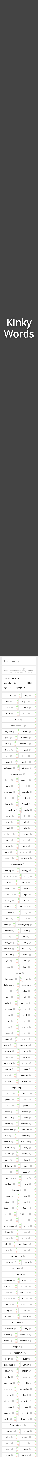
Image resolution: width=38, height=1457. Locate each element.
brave (7, 1232)
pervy (8, 1057)
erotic (24, 882)
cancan (7, 1389)
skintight (8, 1063)
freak (25, 961)
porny (7, 1359)
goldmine (8, 834)
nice (7, 1172)
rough (8, 840)
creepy (24, 1250)
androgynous (16, 774)
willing (26, 1226)
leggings (25, 985)
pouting (8, 870)
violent (25, 1160)
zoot (7, 991)
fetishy (8, 900)
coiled (25, 1069)
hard (26, 1202)
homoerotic (9, 1262)
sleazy (7, 762)
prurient (8, 1316)
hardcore (24, 1123)
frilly (7, 1310)
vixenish (7, 1401)
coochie (26, 1383)
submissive (24, 1045)
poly (7, 1003)
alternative (9, 1178)
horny (7, 804)
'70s (7, 1250)
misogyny (24, 852)
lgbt (7, 961)
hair (25, 1443)
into (6, 1075)
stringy (26, 1431)
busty (25, 1359)
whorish (25, 1395)
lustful (25, 1316)
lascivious (8, 1280)
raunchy (24, 737)
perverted (9, 695)
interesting (8, 1129)
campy (7, 1340)
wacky (7, 1334)
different (25, 1208)
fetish (25, 846)
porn (26, 1178)
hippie (8, 816)
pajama (24, 1003)
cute (25, 918)
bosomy (7, 1395)
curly (7, 701)
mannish (25, 1298)
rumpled (24, 1437)
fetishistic (8, 1298)
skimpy (25, 870)
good (25, 1172)
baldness (8, 985)
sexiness (25, 1081)
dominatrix (24, 906)
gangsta (25, 792)
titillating (24, 1286)
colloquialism (9, 810)
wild (26, 888)
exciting (25, 1154)
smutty (8, 1081)
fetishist (8, 955)
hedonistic (24, 1340)
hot (25, 816)
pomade (8, 1009)
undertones (9, 1431)
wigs (26, 798)
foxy (26, 1328)
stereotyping (23, 924)
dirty (25, 840)
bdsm (7, 1027)
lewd (26, 930)
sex (7, 882)
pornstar (25, 1401)
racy (7, 756)
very (6, 1214)
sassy (7, 846)
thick (8, 828)
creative (8, 1117)
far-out (16, 719)
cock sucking (24, 1419)
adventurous (9, 876)
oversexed (8, 1383)
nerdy (8, 918)
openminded (9, 1226)
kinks (8, 786)
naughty (24, 762)
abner (8, 967)
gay (25, 1196)
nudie (7, 1377)
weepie (8, 1105)
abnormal (24, 743)
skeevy (7, 1371)
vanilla (26, 810)
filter (30, 683)
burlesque (9, 1328)
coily (25, 997)
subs (6, 1244)
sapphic (16, 1346)
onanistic (7, 1413)
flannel (25, 804)
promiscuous (16, 1256)
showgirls (25, 858)
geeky (8, 1196)
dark (25, 1015)
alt (25, 822)
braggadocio (16, 864)
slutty (26, 876)
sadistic (25, 1280)
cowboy (25, 1027)
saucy (25, 943)
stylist (7, 1437)
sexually (7, 1154)
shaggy (7, 780)
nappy (24, 701)
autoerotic (25, 1413)
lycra (25, 1057)
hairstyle (24, 1455)
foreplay (7, 949)
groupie (8, 1051)
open (7, 1039)
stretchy (24, 1135)
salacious (25, 1304)
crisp (7, 743)
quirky (7, 707)
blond (8, 1033)
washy (25, 1051)
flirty (26, 1148)
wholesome (8, 1166)
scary (7, 1160)
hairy (26, 1184)
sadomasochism (16, 1190)
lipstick (25, 1039)
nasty (7, 1111)
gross (25, 1220)
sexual (25, 750)
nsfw (26, 900)
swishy (6, 1419)
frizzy (8, 713)
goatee (7, 1455)
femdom (7, 858)
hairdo (8, 1069)
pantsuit (8, 1184)
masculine (16, 1322)
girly (7, 737)
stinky (25, 1449)
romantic (25, 1142)
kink (25, 786)
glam (8, 1021)
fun (26, 1009)
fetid (25, 713)
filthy (6, 906)
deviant (25, 949)
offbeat (25, 707)
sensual (7, 1142)
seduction (8, 768)
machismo (8, 1093)
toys (8, 822)
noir (26, 979)
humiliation (24, 1244)
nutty (8, 997)
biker (25, 1021)
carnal (7, 1286)
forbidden (24, 1214)
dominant (8, 894)
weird (7, 852)
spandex (24, 780)
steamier (8, 1407)
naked (25, 1238)
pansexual (8, 1365)
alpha (26, 894)
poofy (25, 1105)
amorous (7, 1304)
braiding (25, 834)
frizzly (25, 731)
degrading (16, 1087)
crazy (6, 1045)
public (25, 955)
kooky (25, 1377)
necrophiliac (24, 1389)
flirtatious (16, 1268)
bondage (7, 1208)
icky (25, 828)
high (8, 1220)
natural (26, 1166)
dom (6, 924)
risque (26, 1262)
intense (25, 1111)
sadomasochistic (16, 1353)
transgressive (16, 1274)
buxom (25, 1371)
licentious (24, 1334)
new (25, 936)
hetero (24, 1310)
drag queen (9, 979)
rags (25, 1033)
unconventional (16, 725)
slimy (8, 1015)
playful (8, 1099)
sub (6, 1135)
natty (8, 1443)
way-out (8, 731)
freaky (24, 756)
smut (7, 1238)
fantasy (8, 930)
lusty (25, 967)
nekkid (25, 1407)
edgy (26, 912)
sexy (26, 695)
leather (7, 1123)
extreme (25, 1093)
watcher (8, 912)
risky (26, 1117)
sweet (25, 1232)
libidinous (24, 1292)
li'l (7, 936)
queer (25, 1099)
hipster (8, 798)
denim (8, 1449)
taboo (24, 991)
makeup (8, 888)
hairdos (25, 1063)
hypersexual (16, 973)
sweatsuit (24, 1075)
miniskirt (9, 1148)
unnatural (8, 792)
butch (6, 1292)
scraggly (8, 943)
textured (25, 1129)
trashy (8, 750)
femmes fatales (16, 1425)
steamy (8, 1202)
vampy (26, 1365)
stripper (25, 768)
